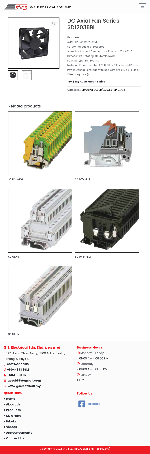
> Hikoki (10, 421)
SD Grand (87, 89)
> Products (12, 410)
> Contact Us (14, 438)
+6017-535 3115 (17, 364)
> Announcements (18, 433)
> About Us (12, 404)
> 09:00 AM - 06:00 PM (92, 358)
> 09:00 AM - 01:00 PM (92, 369)
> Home (9, 399)
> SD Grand (12, 416)
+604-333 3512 (18, 370)
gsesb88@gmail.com (23, 380)
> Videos (10, 427)
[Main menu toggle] (142, 7)
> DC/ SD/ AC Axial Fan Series (86, 81)
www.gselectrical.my (24, 386)
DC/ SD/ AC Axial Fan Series (109, 89)
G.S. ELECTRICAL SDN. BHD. (51, 7)
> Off (80, 380)
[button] (53, 23)
